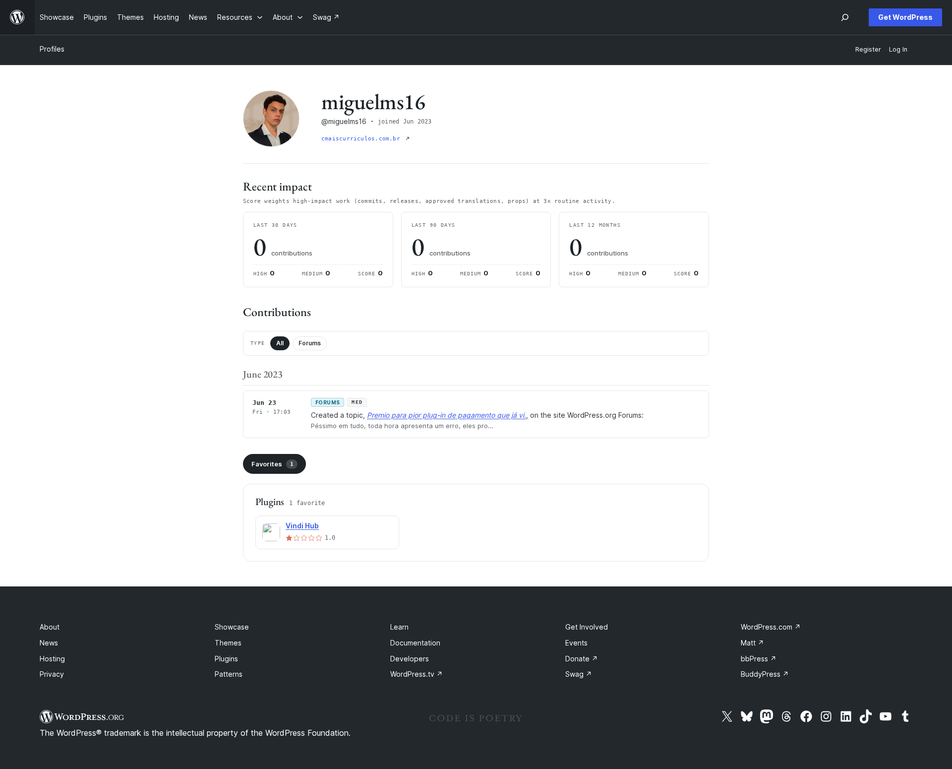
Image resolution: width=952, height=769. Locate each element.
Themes (228, 643)
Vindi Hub (302, 525)
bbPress (758, 658)
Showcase (232, 627)
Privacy (52, 674)
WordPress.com (771, 627)
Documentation (415, 643)
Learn (399, 627)
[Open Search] (845, 17)
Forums (309, 343)
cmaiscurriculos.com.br (362, 138)
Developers (409, 658)
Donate (581, 658)
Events (576, 643)
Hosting (52, 658)
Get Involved (586, 627)
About (50, 627)
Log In (898, 49)
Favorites (272, 464)
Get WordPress (905, 17)
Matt (752, 643)
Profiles (52, 49)
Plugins (226, 658)
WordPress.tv (416, 674)
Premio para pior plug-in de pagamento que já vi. (446, 415)
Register (868, 49)
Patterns (228, 674)
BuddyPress (765, 674)
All (280, 343)
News (49, 643)
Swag (578, 674)
